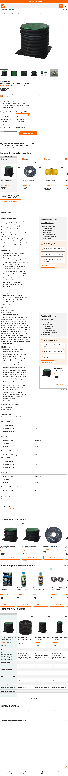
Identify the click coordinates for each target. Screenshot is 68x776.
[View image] (4, 73)
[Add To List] (61, 83)
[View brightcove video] (54, 73)
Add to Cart (29, 133)
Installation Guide (48, 228)
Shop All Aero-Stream (47, 223)
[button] (34, 213)
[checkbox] (22, 159)
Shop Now (59, 384)
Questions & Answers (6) (18, 86)
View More (34, 698)
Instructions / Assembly (50, 236)
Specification (47, 232)
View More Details (7, 107)
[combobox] (32, 6)
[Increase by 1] (16, 133)
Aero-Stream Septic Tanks (39, 13)
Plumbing (7, 13)
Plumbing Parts (16, 13)
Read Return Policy (9, 148)
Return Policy (7, 304)
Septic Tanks (26, 13)
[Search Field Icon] (61, 6)
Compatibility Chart (48, 230)
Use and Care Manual (49, 234)
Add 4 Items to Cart (10, 201)
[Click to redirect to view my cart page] (65, 6)
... (2, 14)
